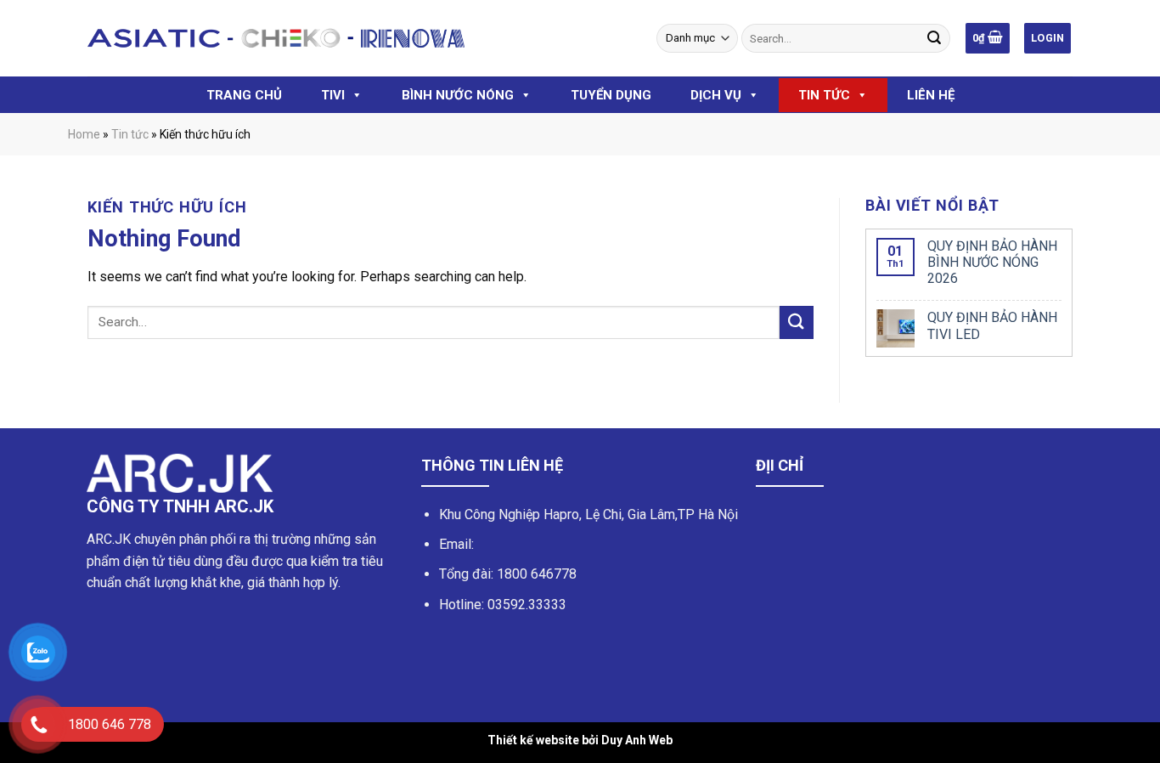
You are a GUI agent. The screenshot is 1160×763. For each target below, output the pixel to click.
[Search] (934, 38)
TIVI (333, 95)
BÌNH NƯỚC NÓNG (458, 95)
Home (84, 134)
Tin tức (824, 95)
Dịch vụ (715, 95)
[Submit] (797, 322)
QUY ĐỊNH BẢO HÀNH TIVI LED (992, 325)
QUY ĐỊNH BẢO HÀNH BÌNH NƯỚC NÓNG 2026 (992, 262)
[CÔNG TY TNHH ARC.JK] (276, 38)
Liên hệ (930, 95)
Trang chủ (244, 95)
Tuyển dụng (611, 95)
